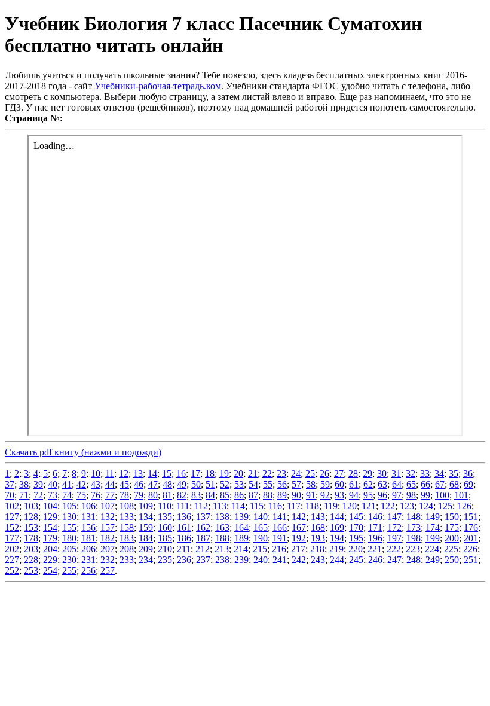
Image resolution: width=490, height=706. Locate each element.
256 (88, 570)
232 (107, 560)
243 (318, 560)
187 (203, 538)
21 (253, 473)
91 (311, 495)
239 (241, 560)
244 (337, 560)
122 (388, 506)
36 (468, 473)
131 (88, 517)
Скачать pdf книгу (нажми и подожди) (83, 452)
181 (88, 538)
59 (325, 484)
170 (356, 527)
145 (356, 517)
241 (279, 560)
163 (222, 527)
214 (241, 549)
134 (146, 517)
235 (165, 560)
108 (127, 506)
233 (127, 560)
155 (69, 527)
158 (127, 527)
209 (146, 549)
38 (24, 484)
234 (146, 560)
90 (296, 495)
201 (471, 538)
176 (471, 527)
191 (279, 538)
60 (339, 484)
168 (318, 527)
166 (279, 527)
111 (182, 506)
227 (12, 560)
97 (397, 495)
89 (282, 495)
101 (461, 495)
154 (50, 527)
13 (138, 473)
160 (165, 527)
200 (452, 538)
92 (325, 495)
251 (471, 560)
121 (369, 506)
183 (127, 538)
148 (413, 517)
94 (354, 495)
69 (468, 484)
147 (394, 517)
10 (95, 473)
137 (203, 517)
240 (260, 560)
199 (432, 538)
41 (67, 484)
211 (184, 549)
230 (69, 560)
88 (267, 495)
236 (184, 560)
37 (9, 484)
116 (275, 506)
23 (281, 473)
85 (224, 495)
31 (396, 473)
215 (260, 549)
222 (394, 549)
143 (318, 517)
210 (165, 549)
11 (109, 473)
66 (425, 484)
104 (50, 506)
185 (165, 538)
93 (339, 495)
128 (31, 517)
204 (50, 549)
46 (138, 484)
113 (219, 506)
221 (375, 549)
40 (52, 484)
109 (146, 506)
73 (52, 495)
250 (452, 560)
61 (354, 484)
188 (222, 538)
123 (407, 506)
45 (124, 484)
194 (337, 538)
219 (336, 549)
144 (337, 517)
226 (470, 549)
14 (152, 473)
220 (355, 549)
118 (312, 506)
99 (425, 495)
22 (267, 473)
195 (356, 538)
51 (210, 484)
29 (367, 473)
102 (12, 506)
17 (195, 473)
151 (471, 517)
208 (127, 549)
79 (138, 495)
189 (241, 538)
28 (353, 473)
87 (253, 495)
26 (324, 473)
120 (349, 506)
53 (239, 484)
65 (411, 484)
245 (356, 560)
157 (107, 527)
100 (442, 495)
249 (432, 560)
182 (107, 538)
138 (222, 517)
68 (454, 484)
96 (382, 495)
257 (107, 570)
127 (12, 517)
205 (69, 549)
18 (210, 473)
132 (107, 517)
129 (50, 517)
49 (181, 484)
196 (375, 538)
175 (452, 527)
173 (413, 527)
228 (31, 560)
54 (253, 484)
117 (294, 506)
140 (260, 517)
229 (50, 560)
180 (69, 538)
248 (413, 560)
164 (241, 527)
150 (452, 517)
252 (12, 570)
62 (368, 484)
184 (146, 538)
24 (296, 473)
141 (279, 517)
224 (432, 549)
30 (382, 473)
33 (425, 473)
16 (181, 473)
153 (31, 527)
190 (260, 538)
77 (110, 495)
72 (38, 495)
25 (310, 473)
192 (299, 538)
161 (184, 527)
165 (260, 527)
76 (95, 495)
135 (165, 517)
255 (69, 570)
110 (165, 506)
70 (9, 495)
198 (413, 538)
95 (368, 495)
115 (257, 506)
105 (69, 506)
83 (196, 495)
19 (224, 473)
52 (224, 484)
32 (410, 473)
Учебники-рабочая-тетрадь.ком (157, 86)
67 (440, 484)
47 (153, 484)
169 (337, 527)
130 (69, 517)
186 (184, 538)
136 (184, 517)
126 (464, 506)
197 (394, 538)
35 (453, 473)
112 (201, 506)
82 (181, 495)
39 (38, 484)
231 (88, 560)
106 (88, 506)
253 (31, 570)
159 (146, 527)
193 (318, 538)
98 (411, 495)
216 (279, 549)
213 (222, 549)
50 (196, 484)
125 (445, 506)
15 (167, 473)
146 (375, 517)
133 (127, 517)
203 (31, 549)
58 (311, 484)
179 (50, 538)
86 (239, 495)
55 (267, 484)
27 (339, 473)
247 (394, 560)
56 (282, 484)
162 (203, 527)
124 (426, 506)
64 (397, 484)
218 (317, 549)
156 (88, 527)
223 (413, 549)
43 (95, 484)
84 (210, 495)
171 (375, 527)
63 (382, 484)
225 (451, 549)
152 (12, 527)
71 (24, 495)
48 (167, 484)
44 (110, 484)
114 (238, 506)
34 (439, 473)
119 (331, 506)
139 (241, 517)
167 (299, 527)
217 (298, 549)
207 (107, 549)
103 (31, 506)
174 (432, 527)
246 (375, 560)
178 (31, 538)
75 (81, 495)
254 (50, 570)
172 (394, 527)
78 (124, 495)
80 (153, 495)
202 (12, 549)
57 (296, 484)
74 (67, 495)
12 (123, 473)
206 (88, 549)
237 (203, 560)
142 (299, 517)
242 (299, 560)
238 (222, 560)
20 (238, 473)
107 (107, 506)
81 (167, 495)
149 (432, 517)
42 (81, 484)
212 (202, 549)
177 (12, 538)
